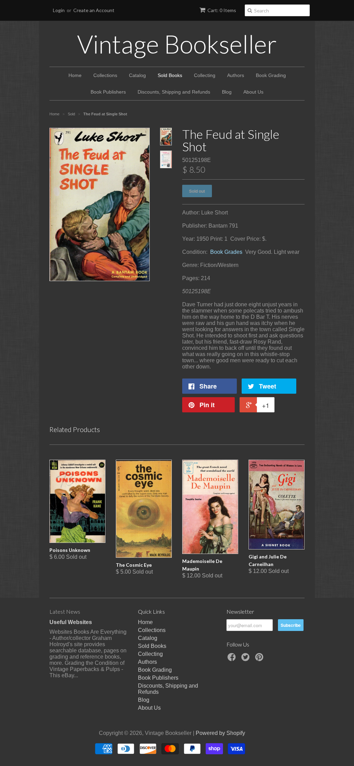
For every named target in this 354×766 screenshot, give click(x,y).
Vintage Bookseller (177, 43)
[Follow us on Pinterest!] (260, 659)
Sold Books (170, 75)
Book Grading (271, 75)
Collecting (204, 75)
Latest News (64, 611)
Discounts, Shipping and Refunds (174, 92)
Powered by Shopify (220, 733)
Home (75, 75)
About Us (253, 92)
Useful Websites (70, 622)
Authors (235, 75)
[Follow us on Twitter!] (246, 659)
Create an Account (93, 10)
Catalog (137, 75)
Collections (105, 75)
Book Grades (226, 252)
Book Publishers (108, 92)
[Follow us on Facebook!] (232, 659)
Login (59, 10)
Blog (227, 92)
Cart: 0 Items (221, 10)
